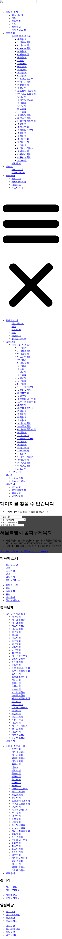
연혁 (14, 18)
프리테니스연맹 (25, 130)
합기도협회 (23, 151)
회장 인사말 (18, 15)
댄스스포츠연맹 (25, 78)
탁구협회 (22, 51)
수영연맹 (22, 97)
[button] (31, 254)
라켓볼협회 (23, 84)
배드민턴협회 (24, 48)
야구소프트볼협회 (26, 94)
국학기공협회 (24, 81)
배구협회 (22, 75)
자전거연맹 (23, 142)
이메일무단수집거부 (29, 551)
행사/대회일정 (19, 181)
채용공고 (16, 184)
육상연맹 (22, 69)
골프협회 (22, 66)
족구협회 (22, 57)
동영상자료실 (18, 172)
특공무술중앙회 (25, 100)
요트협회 (22, 112)
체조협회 (22, 145)
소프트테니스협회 (26, 91)
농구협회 (22, 72)
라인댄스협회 (24, 154)
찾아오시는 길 (19, 30)
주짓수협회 (23, 127)
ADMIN (44, 551)
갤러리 (9, 166)
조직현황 (16, 21)
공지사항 (16, 178)
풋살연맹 (22, 88)
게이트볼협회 (24, 42)
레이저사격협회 (25, 148)
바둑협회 (22, 109)
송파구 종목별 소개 (21, 36)
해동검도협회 (24, 157)
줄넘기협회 (23, 139)
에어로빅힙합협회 (26, 121)
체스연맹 (22, 160)
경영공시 (16, 27)
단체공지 (16, 163)
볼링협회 (22, 136)
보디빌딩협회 (24, 115)
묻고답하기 (17, 187)
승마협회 (22, 133)
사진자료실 (17, 169)
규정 (14, 24)
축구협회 (22, 39)
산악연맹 (22, 63)
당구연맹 (22, 106)
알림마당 (10, 175)
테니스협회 (23, 45)
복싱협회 (22, 124)
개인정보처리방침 (9, 551)
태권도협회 (23, 54)
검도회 (20, 60)
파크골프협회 (24, 118)
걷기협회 (22, 103)
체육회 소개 (12, 12)
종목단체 (10, 33)
